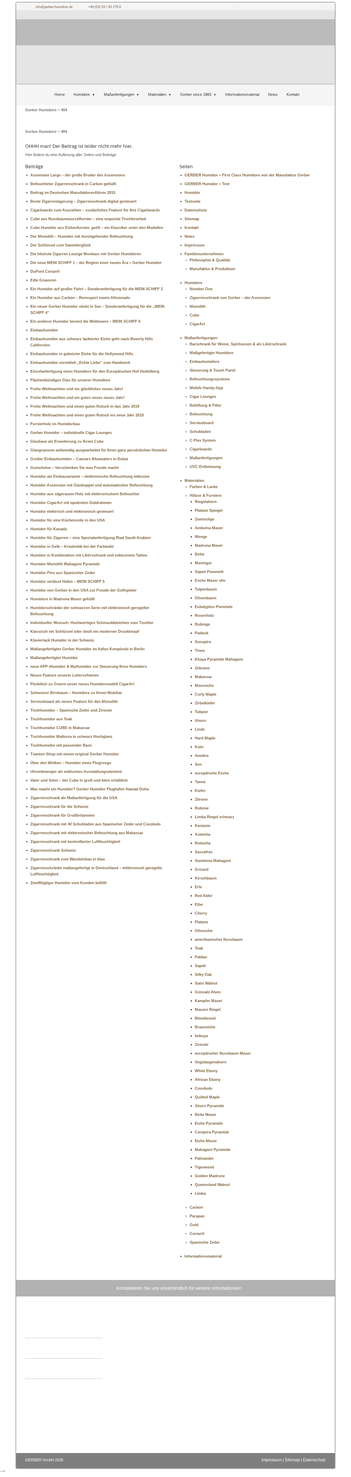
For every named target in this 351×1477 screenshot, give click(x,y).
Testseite (192, 201)
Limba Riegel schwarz (214, 817)
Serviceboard (202, 423)
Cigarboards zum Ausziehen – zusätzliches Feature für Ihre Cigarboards (95, 210)
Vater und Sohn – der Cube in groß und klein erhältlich (79, 780)
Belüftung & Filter (205, 405)
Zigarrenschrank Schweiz (53, 850)
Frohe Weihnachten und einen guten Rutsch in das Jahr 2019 (84, 406)
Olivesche (204, 930)
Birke (199, 554)
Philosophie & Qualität (210, 260)
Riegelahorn (206, 501)
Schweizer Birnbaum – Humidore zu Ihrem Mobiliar (76, 692)
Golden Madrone (210, 1176)
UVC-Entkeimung (205, 466)
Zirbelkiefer (205, 703)
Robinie (202, 808)
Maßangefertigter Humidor (54, 657)
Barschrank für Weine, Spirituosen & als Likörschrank (238, 344)
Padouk (201, 633)
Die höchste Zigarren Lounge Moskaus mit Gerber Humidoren (85, 254)
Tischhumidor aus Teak (51, 719)
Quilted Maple (207, 1097)
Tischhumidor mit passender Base (61, 745)
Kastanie (202, 825)
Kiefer (200, 790)
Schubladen (200, 431)
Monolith (198, 306)
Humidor (192, 192)
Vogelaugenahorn (210, 1062)
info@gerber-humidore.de (164, 1361)
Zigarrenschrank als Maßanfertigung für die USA (73, 798)
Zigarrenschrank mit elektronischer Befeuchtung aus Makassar (86, 833)
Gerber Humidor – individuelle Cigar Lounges (71, 432)
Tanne (200, 782)
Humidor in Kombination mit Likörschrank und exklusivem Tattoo (88, 555)
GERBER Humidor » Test (206, 184)
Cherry (201, 913)
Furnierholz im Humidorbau (55, 424)
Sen (198, 764)
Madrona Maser (209, 545)
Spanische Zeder (205, 1242)
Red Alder (204, 895)
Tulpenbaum (206, 589)
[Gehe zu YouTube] (141, 1388)
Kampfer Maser (208, 1000)
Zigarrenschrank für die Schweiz (59, 806)
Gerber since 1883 (195, 94)
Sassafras (204, 852)
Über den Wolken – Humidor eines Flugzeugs (70, 763)
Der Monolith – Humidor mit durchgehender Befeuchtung (81, 236)
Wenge (201, 536)
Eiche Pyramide (209, 1123)
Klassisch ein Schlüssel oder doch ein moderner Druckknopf (84, 631)
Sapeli (200, 965)
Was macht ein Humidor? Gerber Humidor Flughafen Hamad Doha (89, 789)
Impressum (194, 245)
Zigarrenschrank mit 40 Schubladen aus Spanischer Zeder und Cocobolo (95, 824)
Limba (200, 1193)
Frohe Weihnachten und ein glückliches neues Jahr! (76, 389)
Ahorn (200, 720)
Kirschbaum (206, 878)
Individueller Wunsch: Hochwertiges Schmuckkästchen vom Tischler (91, 622)
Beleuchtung (201, 414)
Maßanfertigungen (119, 94)
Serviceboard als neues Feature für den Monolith (74, 701)
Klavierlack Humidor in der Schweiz (62, 640)
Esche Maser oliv (210, 580)
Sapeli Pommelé (209, 571)
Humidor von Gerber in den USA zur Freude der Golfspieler (83, 590)
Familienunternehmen (204, 254)
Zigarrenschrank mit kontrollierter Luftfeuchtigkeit (75, 841)
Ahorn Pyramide (209, 1106)
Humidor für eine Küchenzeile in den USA (67, 520)
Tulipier (201, 712)
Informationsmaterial (242, 94)
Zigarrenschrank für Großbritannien (62, 815)
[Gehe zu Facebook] (132, 1388)
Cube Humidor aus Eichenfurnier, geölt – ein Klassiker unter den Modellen (96, 227)
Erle (198, 887)
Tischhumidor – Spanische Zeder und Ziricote (71, 710)
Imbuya (201, 1036)
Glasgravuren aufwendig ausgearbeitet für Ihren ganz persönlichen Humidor (98, 450)
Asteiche (202, 834)
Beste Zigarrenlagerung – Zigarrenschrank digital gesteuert (83, 201)
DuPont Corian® (45, 271)
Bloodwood (205, 1018)
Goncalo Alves (208, 992)
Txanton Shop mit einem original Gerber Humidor (74, 754)
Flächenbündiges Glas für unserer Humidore (70, 380)
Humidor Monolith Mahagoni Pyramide (65, 564)
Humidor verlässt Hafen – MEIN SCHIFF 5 (67, 581)
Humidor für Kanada (48, 529)
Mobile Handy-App (206, 388)
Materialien (157, 94)
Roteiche (203, 843)
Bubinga (202, 624)
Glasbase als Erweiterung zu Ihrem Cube (67, 441)
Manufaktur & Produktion (212, 269)
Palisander (204, 1158)
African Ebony (207, 1079)
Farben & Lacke (204, 486)
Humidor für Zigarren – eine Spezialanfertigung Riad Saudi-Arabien (90, 537)
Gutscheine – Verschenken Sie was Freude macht (74, 467)
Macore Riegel (207, 1009)
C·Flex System (203, 440)
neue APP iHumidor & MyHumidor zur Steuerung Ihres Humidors (88, 666)
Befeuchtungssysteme (210, 379)
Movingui (203, 563)
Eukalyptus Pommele (214, 606)
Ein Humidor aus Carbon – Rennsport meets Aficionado (80, 297)
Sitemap (191, 219)
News (273, 94)
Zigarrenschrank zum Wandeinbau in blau (67, 859)
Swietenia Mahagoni (213, 860)
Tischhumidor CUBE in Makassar (60, 727)
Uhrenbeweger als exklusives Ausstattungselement (76, 771)
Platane (201, 922)
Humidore (81, 94)
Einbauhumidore (204, 361)
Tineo (200, 650)
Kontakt (293, 94)
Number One (201, 289)
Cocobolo (203, 1088)
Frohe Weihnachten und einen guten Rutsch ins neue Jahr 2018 (87, 415)
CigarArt (197, 324)
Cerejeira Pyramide (212, 1132)
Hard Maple (205, 738)
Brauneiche (205, 1027)
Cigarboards (201, 449)
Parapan (197, 1216)
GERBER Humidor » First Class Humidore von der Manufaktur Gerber (247, 175)
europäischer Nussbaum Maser (223, 1053)
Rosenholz (204, 615)
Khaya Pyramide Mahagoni (219, 659)
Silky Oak (203, 974)
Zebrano (202, 668)
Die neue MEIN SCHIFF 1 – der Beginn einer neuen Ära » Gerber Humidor (96, 262)
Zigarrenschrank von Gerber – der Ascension (230, 297)
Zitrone (201, 799)
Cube (194, 315)
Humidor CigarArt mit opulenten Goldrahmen (71, 502)
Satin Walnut (206, 983)
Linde (200, 729)
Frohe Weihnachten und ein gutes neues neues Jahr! (77, 397)
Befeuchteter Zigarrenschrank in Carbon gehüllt (73, 184)
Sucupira (203, 641)
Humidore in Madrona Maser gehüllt (62, 599)
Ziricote (201, 1044)
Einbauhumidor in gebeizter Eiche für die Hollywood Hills (81, 354)
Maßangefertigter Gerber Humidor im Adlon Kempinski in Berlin (87, 649)
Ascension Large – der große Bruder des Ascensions (77, 175)
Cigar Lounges (203, 396)
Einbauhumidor (44, 330)
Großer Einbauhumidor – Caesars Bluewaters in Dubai (79, 459)
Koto (199, 747)
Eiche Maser (206, 1141)
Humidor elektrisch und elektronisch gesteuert (72, 511)
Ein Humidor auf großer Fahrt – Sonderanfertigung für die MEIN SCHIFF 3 (96, 289)
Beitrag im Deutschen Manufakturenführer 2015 (72, 192)
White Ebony (206, 1071)
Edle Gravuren (43, 280)
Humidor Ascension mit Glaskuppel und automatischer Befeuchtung (91, 485)
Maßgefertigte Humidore (211, 353)
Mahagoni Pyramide (212, 1149)
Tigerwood (204, 1167)
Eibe (199, 904)
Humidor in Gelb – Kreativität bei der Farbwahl (72, 546)
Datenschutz (195, 210)
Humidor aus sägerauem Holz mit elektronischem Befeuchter (85, 494)
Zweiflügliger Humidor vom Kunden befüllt (68, 883)
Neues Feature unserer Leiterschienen (64, 675)
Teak (199, 948)
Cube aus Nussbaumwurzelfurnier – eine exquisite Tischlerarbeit (88, 219)
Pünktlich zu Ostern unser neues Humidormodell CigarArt (82, 684)
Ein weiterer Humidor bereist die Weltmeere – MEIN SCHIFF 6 (85, 321)
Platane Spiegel (209, 510)
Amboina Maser (209, 528)
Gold (194, 1225)
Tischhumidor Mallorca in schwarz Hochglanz (71, 736)
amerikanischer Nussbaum (219, 939)
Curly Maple (205, 694)
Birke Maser (205, 1114)
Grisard (201, 869)
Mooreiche (204, 685)
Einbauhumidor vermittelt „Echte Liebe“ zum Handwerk (80, 362)
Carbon (196, 1207)
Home (59, 94)
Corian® (197, 1233)
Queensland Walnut (212, 1184)
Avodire (202, 755)
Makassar (203, 677)
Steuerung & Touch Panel (212, 370)
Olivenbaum (205, 598)
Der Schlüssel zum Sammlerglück (60, 245)
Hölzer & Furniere (205, 495)
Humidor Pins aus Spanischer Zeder (62, 572)
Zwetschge (204, 519)
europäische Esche (212, 773)
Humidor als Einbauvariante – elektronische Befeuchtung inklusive (90, 476)
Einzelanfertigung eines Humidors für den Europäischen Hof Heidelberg (94, 371)
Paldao (201, 957)
